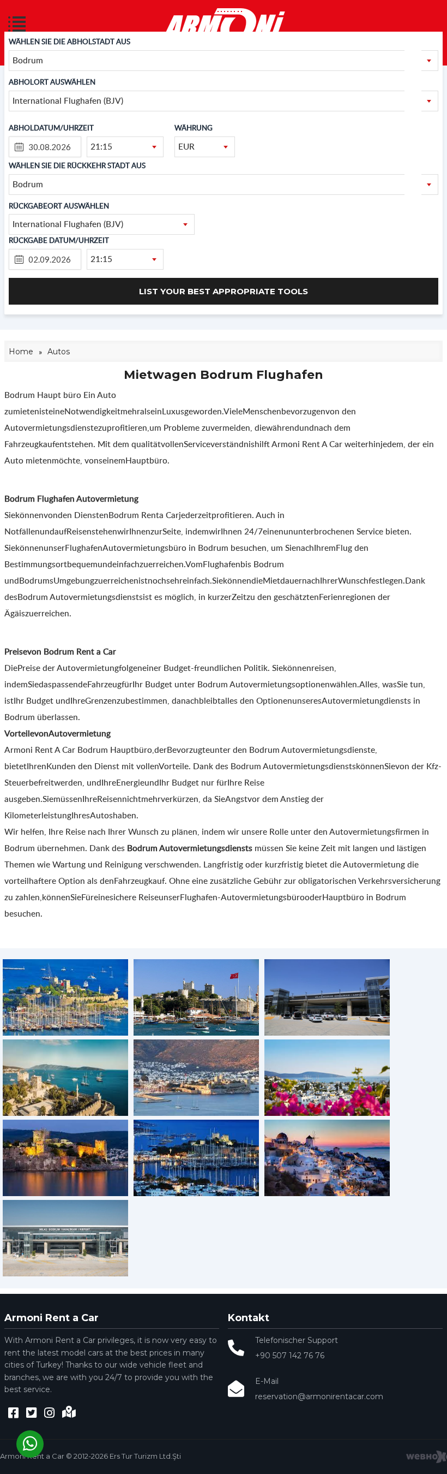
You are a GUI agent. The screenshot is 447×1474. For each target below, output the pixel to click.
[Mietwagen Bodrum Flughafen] (65, 1032)
